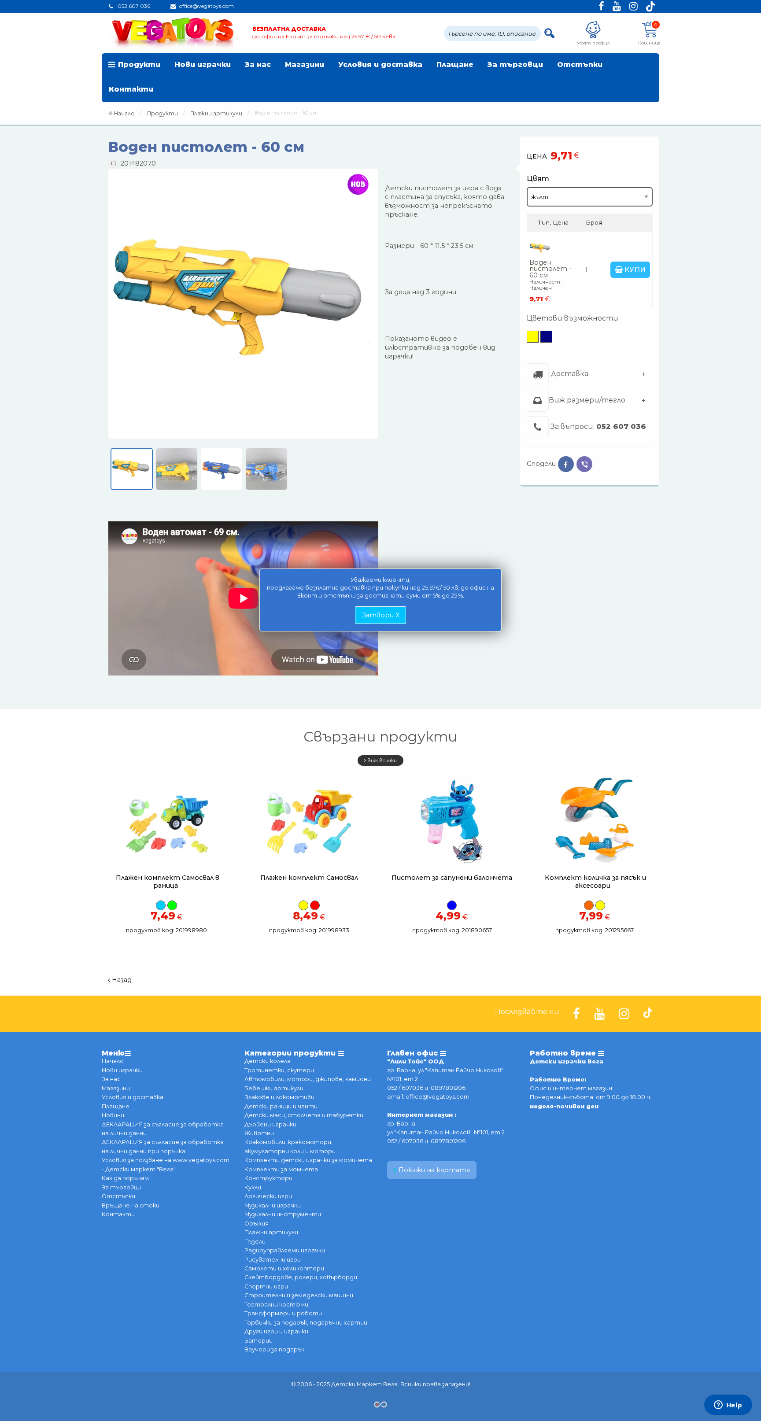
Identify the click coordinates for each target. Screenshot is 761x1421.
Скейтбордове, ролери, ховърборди (300, 1277)
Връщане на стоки (130, 1205)
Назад (121, 980)
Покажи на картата (433, 1170)
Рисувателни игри (272, 1259)
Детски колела (267, 1061)
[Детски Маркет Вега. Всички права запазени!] (380, 1403)
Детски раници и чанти (281, 1106)
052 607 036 (621, 426)
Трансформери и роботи (283, 1313)
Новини (113, 1115)
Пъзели (255, 1241)
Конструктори (268, 1178)
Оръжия (256, 1223)
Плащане (454, 64)
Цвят (538, 178)
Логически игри (268, 1196)
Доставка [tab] (568, 373)
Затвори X (380, 615)
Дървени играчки (270, 1124)
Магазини (304, 64)
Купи (634, 270)
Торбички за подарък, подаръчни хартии (305, 1322)
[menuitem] (134, 65)
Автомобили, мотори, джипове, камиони (307, 1079)
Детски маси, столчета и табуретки (303, 1115)
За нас (258, 64)
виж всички (381, 760)
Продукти (139, 64)
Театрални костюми (276, 1304)
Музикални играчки (272, 1205)
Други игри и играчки (276, 1331)
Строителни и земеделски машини (298, 1295)
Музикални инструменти (282, 1214)
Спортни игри (266, 1286)
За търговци (515, 64)
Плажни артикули (271, 1232)
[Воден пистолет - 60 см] (243, 307)
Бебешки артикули (273, 1088)
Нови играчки (202, 64)
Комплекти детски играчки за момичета (308, 1160)
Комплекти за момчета (281, 1169)
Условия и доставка (380, 64)
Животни (259, 1133)
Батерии (258, 1340)
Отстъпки (579, 64)
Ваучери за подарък (274, 1349)
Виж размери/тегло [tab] (587, 400)
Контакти (131, 89)
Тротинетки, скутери (279, 1070)
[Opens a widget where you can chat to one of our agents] (728, 1406)
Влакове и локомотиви (279, 1097)
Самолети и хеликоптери (284, 1268)
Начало (124, 113)
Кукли (252, 1187)
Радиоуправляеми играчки (284, 1250)
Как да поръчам (125, 1178)
